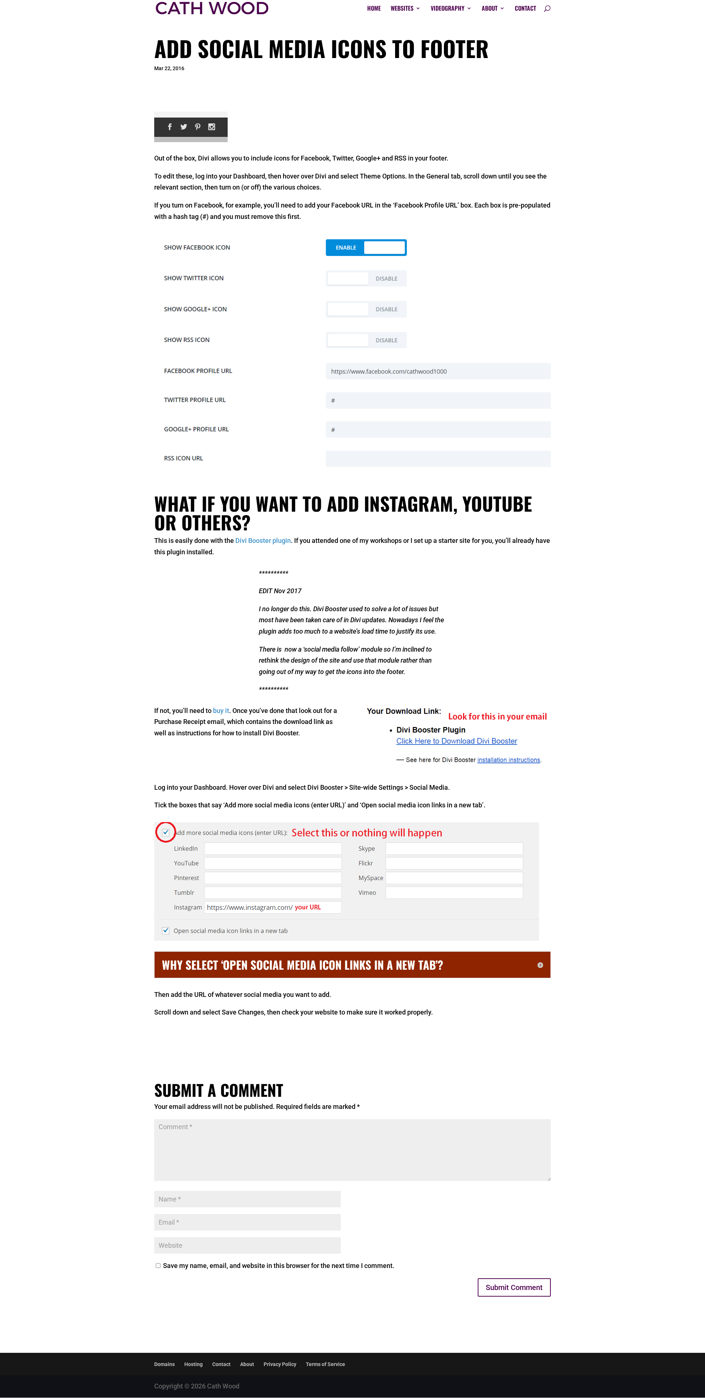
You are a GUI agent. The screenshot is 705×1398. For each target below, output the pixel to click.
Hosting (193, 1364)
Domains (164, 1364)
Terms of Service (325, 1364)
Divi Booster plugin (263, 540)
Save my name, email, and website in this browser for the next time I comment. (278, 1265)
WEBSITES (402, 9)
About (247, 1364)
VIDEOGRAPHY (447, 9)
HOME (374, 9)
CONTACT (525, 9)
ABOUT (490, 9)
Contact (221, 1364)
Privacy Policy (280, 1364)
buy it (221, 710)
